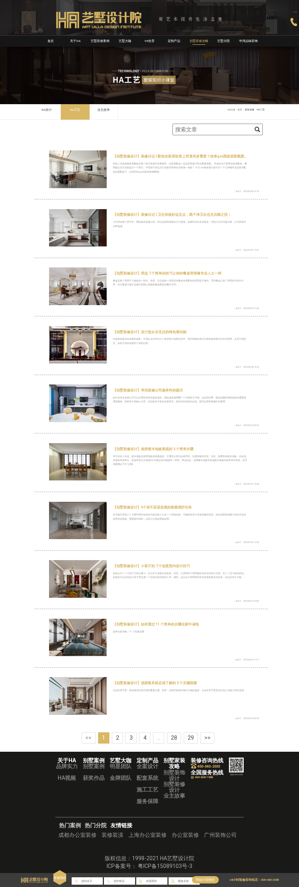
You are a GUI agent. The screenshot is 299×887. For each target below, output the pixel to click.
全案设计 (147, 766)
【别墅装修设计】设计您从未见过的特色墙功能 (149, 332)
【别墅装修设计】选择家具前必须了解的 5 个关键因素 (155, 683)
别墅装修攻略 (199, 41)
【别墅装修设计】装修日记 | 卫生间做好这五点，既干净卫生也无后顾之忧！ (172, 214)
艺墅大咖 (125, 41)
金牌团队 (121, 778)
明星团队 (121, 766)
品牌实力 (67, 766)
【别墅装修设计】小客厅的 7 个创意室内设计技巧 (151, 566)
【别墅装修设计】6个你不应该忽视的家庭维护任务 (152, 507)
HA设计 (46, 110)
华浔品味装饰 (248, 41)
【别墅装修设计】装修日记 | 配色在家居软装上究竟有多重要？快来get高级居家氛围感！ (182, 156)
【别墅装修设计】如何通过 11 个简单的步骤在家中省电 (156, 624)
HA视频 (67, 778)
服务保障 (147, 801)
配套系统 (147, 778)
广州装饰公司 (220, 835)
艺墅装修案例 (100, 41)
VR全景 (149, 41)
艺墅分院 (223, 41)
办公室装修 (185, 835)
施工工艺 (147, 789)
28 (174, 738)
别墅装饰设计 (174, 775)
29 (191, 738)
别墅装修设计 (174, 787)
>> (207, 738)
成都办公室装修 (77, 835)
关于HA (75, 41)
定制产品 (174, 41)
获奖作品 (94, 778)
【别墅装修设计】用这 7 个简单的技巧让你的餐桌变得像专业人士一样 (167, 273)
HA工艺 (75, 110)
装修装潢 (112, 835)
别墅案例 (94, 766)
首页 (50, 41)
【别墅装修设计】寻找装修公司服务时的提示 (148, 390)
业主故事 (103, 110)
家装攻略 (249, 109)
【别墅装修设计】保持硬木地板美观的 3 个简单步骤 (153, 449)
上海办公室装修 (147, 835)
